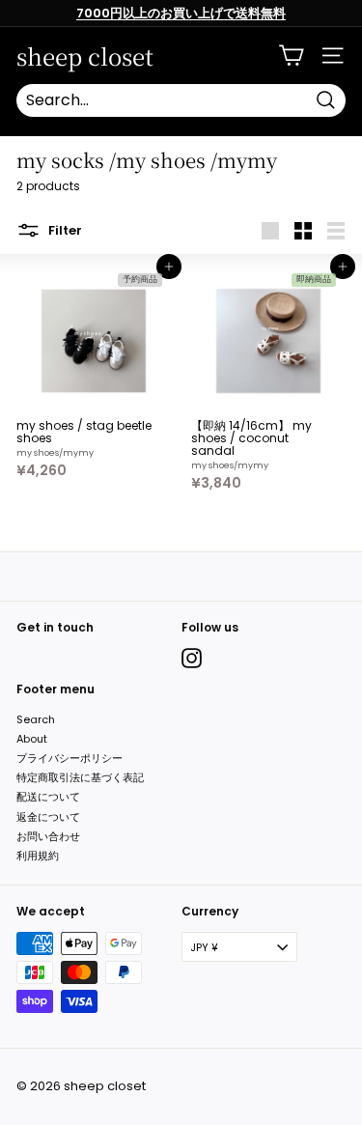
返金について (48, 817)
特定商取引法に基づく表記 (80, 777)
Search (35, 719)
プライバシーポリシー (69, 758)
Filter (63, 229)
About (31, 738)
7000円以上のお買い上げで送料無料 (181, 13)
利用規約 (37, 855)
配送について (48, 796)
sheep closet (84, 56)
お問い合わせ (48, 836)
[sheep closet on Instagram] (191, 658)
